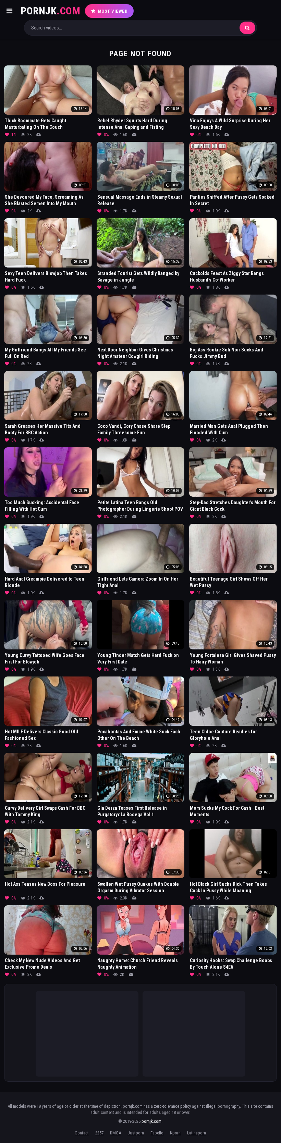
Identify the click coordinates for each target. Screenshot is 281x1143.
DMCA (115, 1132)
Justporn (135, 1132)
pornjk (50, 11)
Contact (82, 1132)
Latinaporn (196, 1132)
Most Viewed (113, 11)
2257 (99, 1132)
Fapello (156, 1132)
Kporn (175, 1132)
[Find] (247, 28)
